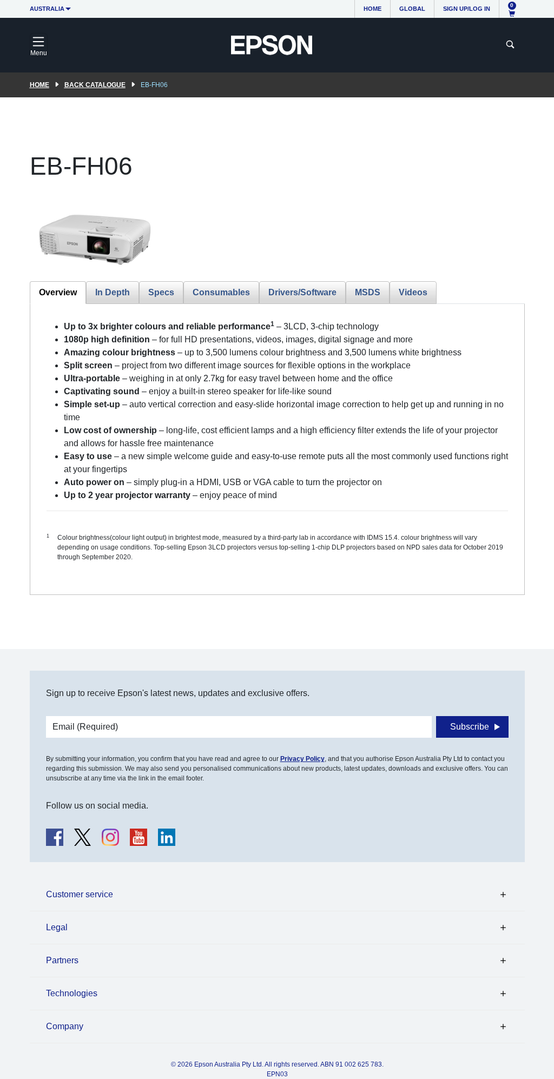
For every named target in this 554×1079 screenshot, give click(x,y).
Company (64, 1026)
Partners (62, 960)
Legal (57, 927)
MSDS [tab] (367, 292)
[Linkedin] (166, 837)
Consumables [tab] (221, 292)
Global (412, 8)
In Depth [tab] (112, 292)
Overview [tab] (58, 292)
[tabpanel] (277, 449)
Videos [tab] (413, 292)
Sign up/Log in (466, 8)
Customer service (79, 894)
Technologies (71, 993)
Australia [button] (47, 8)
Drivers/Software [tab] (302, 292)
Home (372, 8)
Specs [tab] (161, 292)
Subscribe (469, 726)
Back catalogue (95, 85)
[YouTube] (138, 837)
